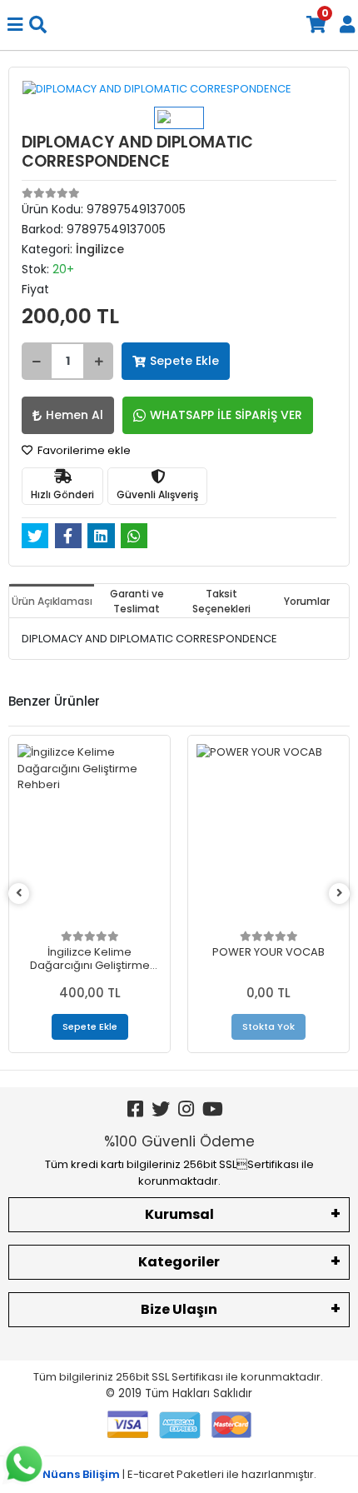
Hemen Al (74, 415)
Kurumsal (179, 1214)
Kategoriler (179, 1261)
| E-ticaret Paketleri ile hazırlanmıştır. (179, 1474)
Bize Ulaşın (179, 1309)
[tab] (51, 600)
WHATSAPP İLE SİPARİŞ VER (226, 415)
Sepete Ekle (184, 360)
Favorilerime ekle (83, 450)
